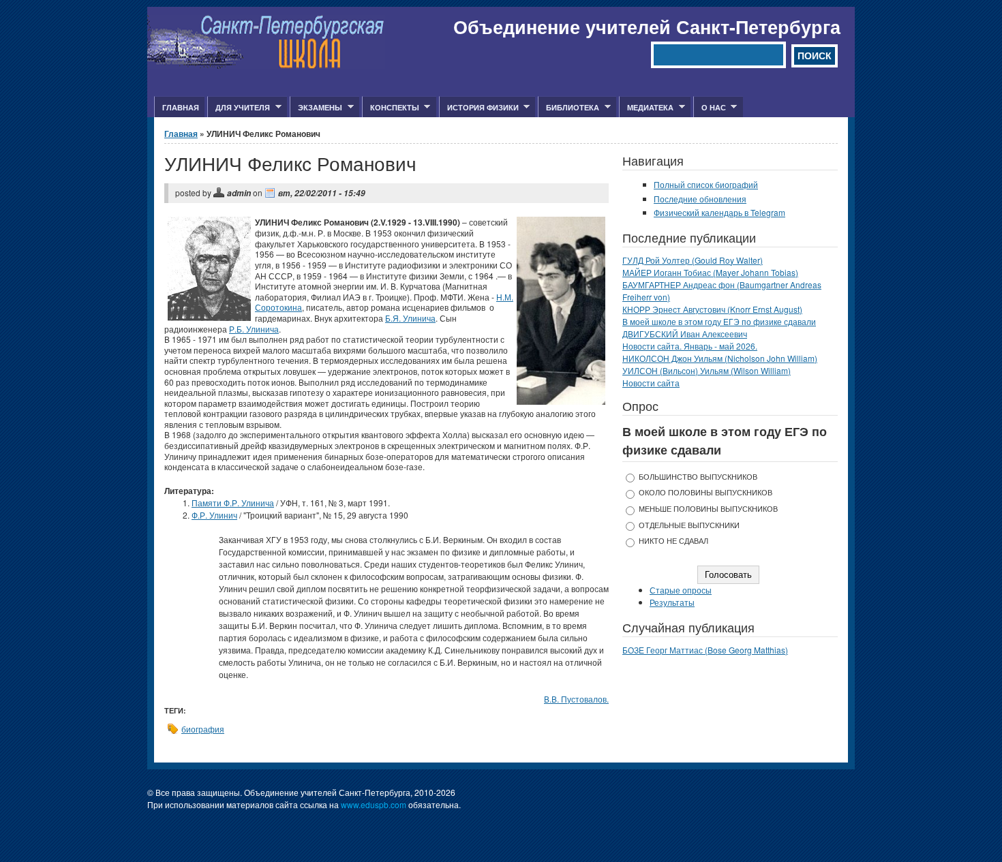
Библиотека (568, 107)
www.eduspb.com (373, 804)
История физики (479, 107)
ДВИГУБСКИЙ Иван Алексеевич (684, 333)
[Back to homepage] (266, 65)
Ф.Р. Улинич (214, 515)
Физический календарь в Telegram (719, 212)
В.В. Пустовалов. (576, 699)
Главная (180, 107)
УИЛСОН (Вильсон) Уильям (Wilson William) (706, 370)
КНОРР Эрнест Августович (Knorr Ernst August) (712, 309)
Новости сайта (651, 382)
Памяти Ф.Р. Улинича (233, 502)
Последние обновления (700, 198)
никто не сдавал (673, 541)
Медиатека (646, 107)
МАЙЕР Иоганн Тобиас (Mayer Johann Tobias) (710, 272)
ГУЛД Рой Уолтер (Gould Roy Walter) (692, 260)
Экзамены (316, 107)
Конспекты (390, 107)
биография (202, 729)
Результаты (672, 602)
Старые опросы (681, 590)
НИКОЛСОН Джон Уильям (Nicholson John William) (719, 358)
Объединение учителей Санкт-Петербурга (646, 27)
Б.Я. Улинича (410, 318)
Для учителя (238, 107)
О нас (709, 107)
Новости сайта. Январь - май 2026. (689, 346)
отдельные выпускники (689, 525)
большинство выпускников (698, 477)
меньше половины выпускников (708, 509)
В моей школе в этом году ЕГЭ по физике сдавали (719, 321)
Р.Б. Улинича (254, 329)
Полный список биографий (706, 184)
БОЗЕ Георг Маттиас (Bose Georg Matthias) (705, 650)
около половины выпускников (705, 492)
